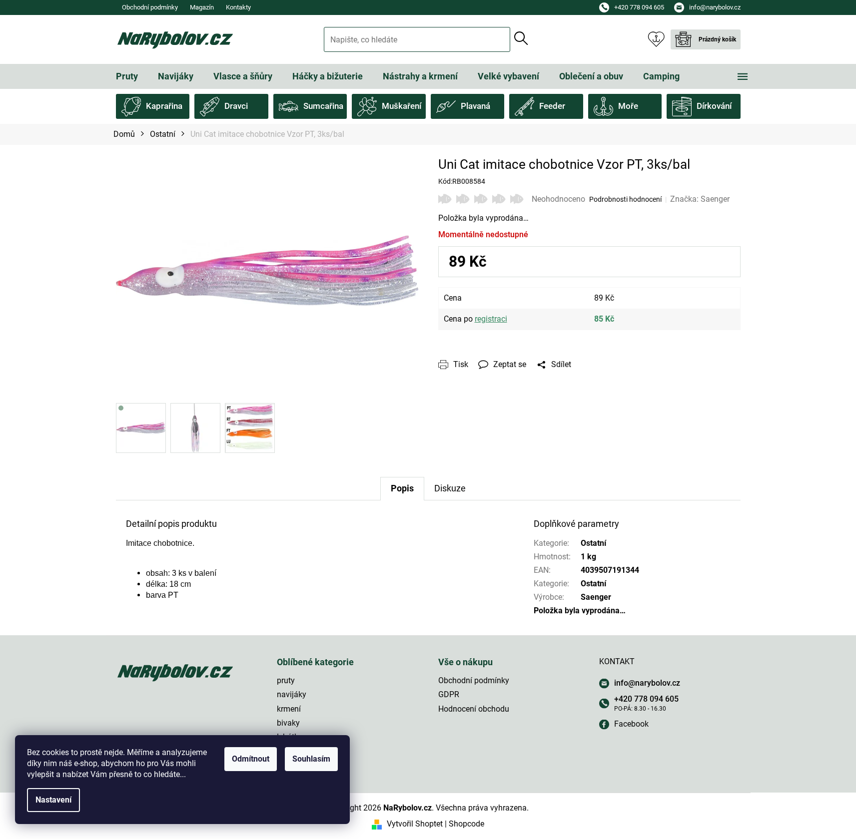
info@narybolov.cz (647, 683)
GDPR (448, 694)
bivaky (288, 723)
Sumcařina (323, 106)
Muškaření (401, 106)
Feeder (552, 106)
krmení (289, 709)
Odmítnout (250, 759)
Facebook (631, 724)
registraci (491, 319)
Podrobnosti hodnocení (625, 199)
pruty (286, 680)
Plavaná (475, 106)
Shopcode (466, 824)
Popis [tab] (402, 488)
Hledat (521, 38)
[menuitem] (127, 76)
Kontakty (238, 7)
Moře (628, 106)
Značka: (700, 199)
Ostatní (593, 543)
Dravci (236, 106)
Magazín (202, 7)
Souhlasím (311, 759)
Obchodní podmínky (150, 7)
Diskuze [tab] (450, 488)
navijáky (291, 694)
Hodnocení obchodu (473, 709)
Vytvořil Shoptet (415, 824)
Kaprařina (164, 106)
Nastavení (53, 800)
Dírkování (714, 106)
